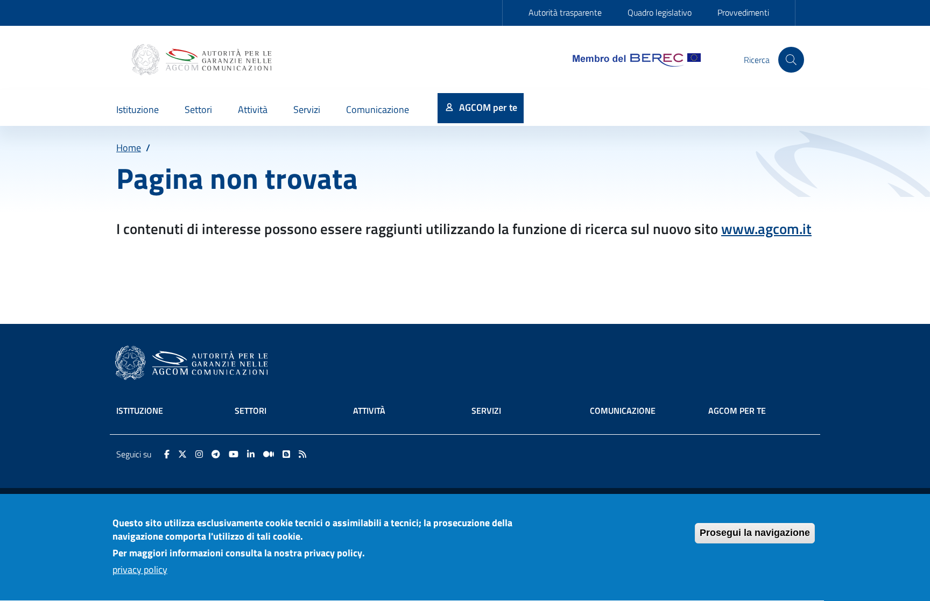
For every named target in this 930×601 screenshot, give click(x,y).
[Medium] (268, 454)
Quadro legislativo (660, 12)
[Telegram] (215, 454)
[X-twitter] (182, 454)
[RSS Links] (302, 454)
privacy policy (139, 569)
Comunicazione (623, 410)
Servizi (486, 410)
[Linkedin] (251, 454)
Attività (369, 410)
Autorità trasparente (565, 12)
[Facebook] (167, 454)
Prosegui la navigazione (755, 532)
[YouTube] (233, 454)
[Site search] (791, 60)
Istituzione (139, 410)
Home (128, 147)
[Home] (203, 60)
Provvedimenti (743, 12)
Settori (250, 410)
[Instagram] (199, 454)
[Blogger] (286, 454)
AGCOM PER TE (737, 410)
